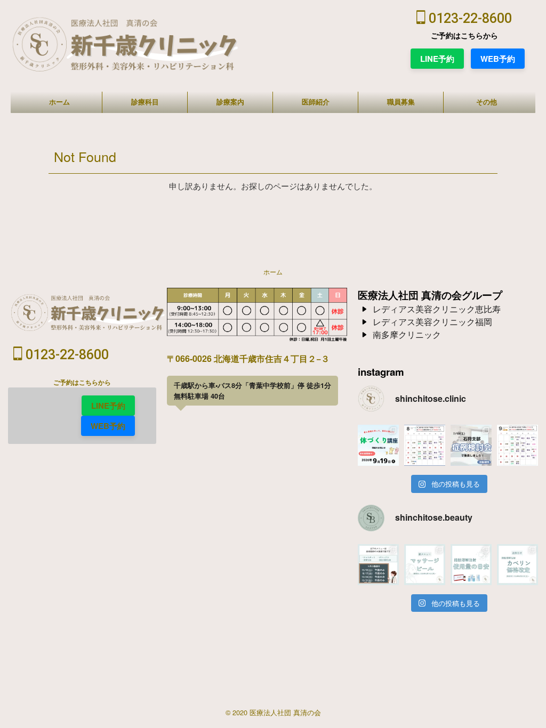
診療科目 (145, 102)
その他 (486, 102)
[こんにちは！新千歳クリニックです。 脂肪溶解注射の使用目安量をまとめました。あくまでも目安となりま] (471, 564)
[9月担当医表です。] (517, 445)
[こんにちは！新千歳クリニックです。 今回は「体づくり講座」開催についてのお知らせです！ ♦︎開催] (378, 445)
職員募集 (401, 102)
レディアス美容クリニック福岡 (432, 322)
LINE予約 (437, 58)
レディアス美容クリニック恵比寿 (437, 309)
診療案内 (230, 102)
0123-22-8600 (468, 18)
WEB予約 (497, 58)
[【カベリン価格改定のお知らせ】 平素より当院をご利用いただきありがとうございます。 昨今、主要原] (517, 564)
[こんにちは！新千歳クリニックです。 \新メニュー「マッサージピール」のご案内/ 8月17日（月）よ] (424, 564)
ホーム (59, 102)
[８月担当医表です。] (424, 445)
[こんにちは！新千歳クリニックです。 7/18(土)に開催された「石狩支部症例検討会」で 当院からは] (471, 445)
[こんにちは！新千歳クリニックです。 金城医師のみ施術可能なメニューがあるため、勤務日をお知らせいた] (378, 564)
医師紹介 (316, 102)
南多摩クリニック (407, 334)
